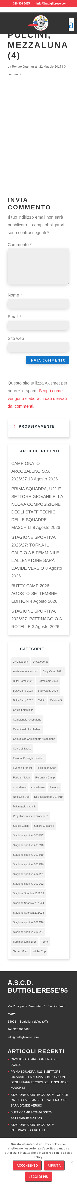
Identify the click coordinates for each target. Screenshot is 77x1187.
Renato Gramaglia (24, 66)
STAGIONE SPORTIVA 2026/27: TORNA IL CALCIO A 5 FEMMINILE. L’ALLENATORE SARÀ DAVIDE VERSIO (35, 553)
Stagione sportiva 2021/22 (28, 883)
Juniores (54, 787)
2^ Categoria (40, 661)
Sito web (16, 338)
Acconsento (27, 1165)
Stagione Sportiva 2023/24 (28, 903)
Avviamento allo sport (25, 671)
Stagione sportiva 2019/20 (28, 864)
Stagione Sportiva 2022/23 (28, 893)
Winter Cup (39, 951)
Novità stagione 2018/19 (48, 796)
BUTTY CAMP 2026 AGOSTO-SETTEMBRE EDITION (34, 593)
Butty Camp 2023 (48, 681)
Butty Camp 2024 (23, 690)
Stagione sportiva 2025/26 (28, 922)
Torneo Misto (20, 951)
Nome (15, 295)
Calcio (41, 700)
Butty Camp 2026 (23, 700)
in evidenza (20, 787)
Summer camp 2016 (25, 941)
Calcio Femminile (23, 710)
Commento (20, 244)
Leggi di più (38, 1177)
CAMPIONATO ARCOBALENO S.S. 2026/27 (30, 471)
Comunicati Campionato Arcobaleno (34, 738)
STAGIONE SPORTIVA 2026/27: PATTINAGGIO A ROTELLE (36, 619)
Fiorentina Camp (45, 777)
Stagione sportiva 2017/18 (28, 845)
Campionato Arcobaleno (27, 719)
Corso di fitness (22, 748)
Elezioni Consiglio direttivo (28, 758)
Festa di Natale (22, 777)
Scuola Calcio (21, 825)
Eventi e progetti (22, 767)
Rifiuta (54, 1165)
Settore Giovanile (44, 825)
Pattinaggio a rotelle (24, 806)
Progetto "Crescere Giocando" (30, 816)
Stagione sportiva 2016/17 (28, 835)
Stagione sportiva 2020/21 (28, 874)
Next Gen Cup (21, 796)
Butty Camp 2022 (23, 681)
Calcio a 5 (56, 700)
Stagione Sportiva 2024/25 (28, 912)
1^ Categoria (20, 661)
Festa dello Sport (46, 767)
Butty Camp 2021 (53, 671)
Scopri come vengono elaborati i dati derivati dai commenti (37, 398)
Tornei (45, 941)
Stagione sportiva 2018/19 (28, 854)
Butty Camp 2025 (48, 690)
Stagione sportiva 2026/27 (28, 932)
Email (14, 316)
